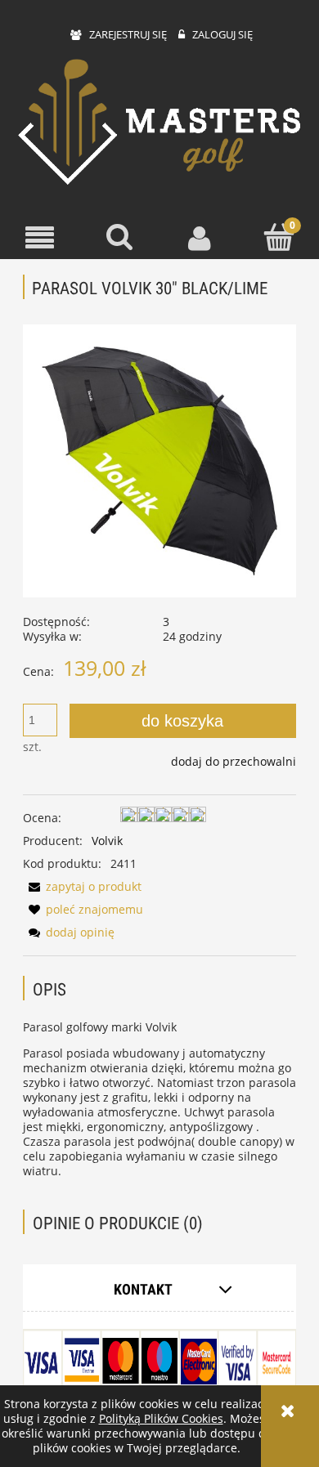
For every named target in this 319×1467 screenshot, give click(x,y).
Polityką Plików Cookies (161, 1418)
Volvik (107, 840)
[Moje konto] (200, 237)
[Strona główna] (159, 124)
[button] (40, 238)
